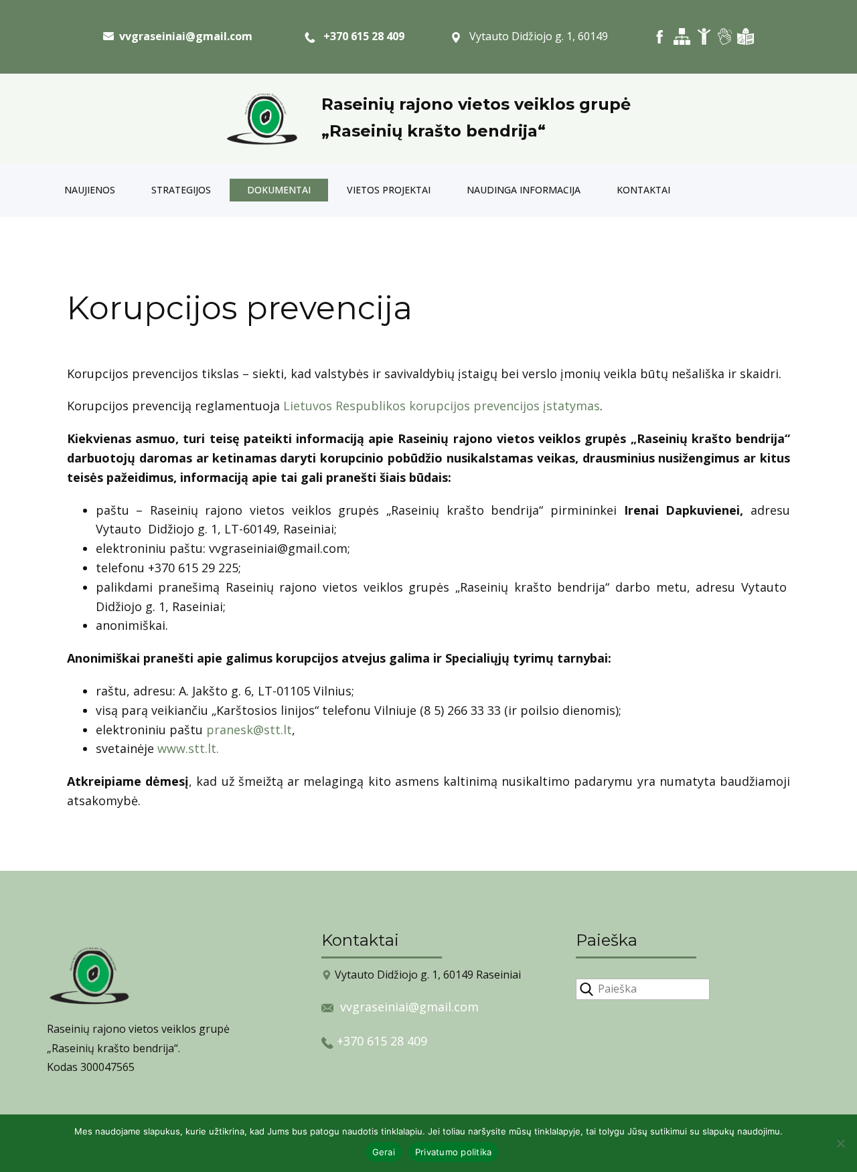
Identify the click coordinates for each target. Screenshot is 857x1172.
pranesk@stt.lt (249, 730)
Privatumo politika (453, 1152)
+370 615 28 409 (359, 36)
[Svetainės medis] (682, 36)
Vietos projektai (389, 189)
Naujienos (89, 189)
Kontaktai (643, 189)
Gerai (383, 1152)
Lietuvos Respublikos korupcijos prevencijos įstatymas (441, 406)
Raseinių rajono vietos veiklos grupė (476, 104)
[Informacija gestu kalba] (725, 36)
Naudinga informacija (523, 189)
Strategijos (181, 189)
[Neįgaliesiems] (704, 36)
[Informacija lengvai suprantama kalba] (745, 36)
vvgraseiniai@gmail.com (409, 1007)
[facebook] (659, 36)
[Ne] (840, 1143)
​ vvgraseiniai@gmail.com (183, 36)
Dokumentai (279, 189)
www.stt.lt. (188, 748)
